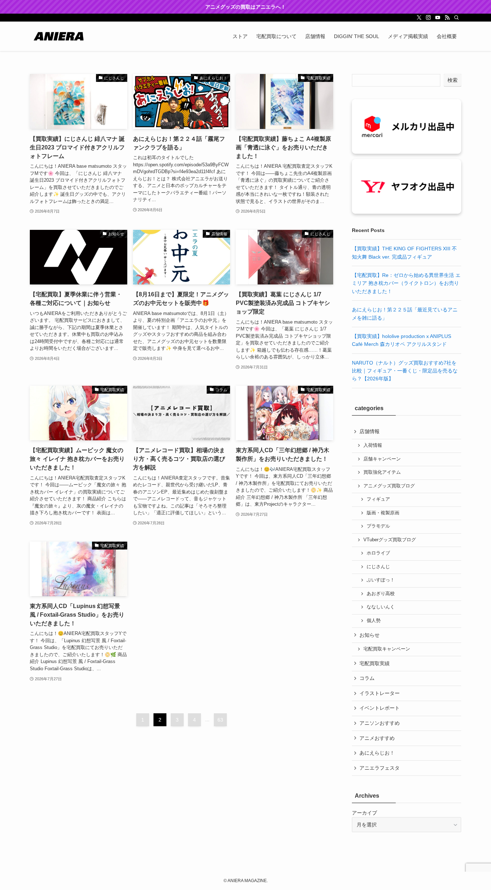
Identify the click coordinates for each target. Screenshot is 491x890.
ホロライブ (378, 553)
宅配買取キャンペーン (386, 649)
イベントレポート (379, 708)
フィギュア (378, 499)
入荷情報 (372, 445)
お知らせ (369, 635)
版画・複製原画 (383, 512)
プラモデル (378, 526)
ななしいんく (381, 606)
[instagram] (428, 18)
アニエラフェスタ (379, 768)
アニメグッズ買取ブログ (389, 485)
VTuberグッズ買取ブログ (389, 539)
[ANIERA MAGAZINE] (58, 36)
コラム (367, 678)
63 (220, 720)
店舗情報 (369, 431)
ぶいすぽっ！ (381, 580)
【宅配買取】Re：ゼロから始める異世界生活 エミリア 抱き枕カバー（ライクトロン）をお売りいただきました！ (406, 283)
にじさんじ (378, 566)
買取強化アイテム (382, 472)
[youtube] (437, 18)
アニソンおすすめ (379, 723)
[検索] (456, 18)
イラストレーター (379, 693)
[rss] (447, 18)
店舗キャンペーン (382, 459)
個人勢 (374, 620)
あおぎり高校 (381, 593)
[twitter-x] (419, 18)
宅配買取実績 (374, 663)
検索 (453, 80)
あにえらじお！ (377, 753)
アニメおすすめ (377, 738)
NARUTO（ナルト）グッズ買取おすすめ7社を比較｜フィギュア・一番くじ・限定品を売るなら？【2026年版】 (405, 371)
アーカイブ (364, 813)
